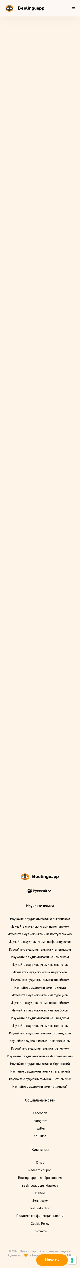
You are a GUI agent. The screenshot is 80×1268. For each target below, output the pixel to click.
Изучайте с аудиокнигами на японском (40, 964)
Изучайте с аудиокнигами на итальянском (40, 949)
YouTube (40, 1136)
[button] (73, 8)
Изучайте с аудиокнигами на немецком (40, 957)
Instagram (40, 1121)
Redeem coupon (40, 1170)
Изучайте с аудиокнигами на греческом (40, 1048)
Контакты (40, 1231)
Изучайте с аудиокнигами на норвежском (40, 1041)
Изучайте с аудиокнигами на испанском (40, 926)
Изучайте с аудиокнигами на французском (40, 941)
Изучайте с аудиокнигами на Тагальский (40, 1071)
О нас (40, 1162)
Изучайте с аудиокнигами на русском (40, 972)
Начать (52, 1260)
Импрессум (40, 1200)
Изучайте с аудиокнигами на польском (40, 1026)
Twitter (40, 1128)
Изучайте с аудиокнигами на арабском (40, 1010)
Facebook (40, 1113)
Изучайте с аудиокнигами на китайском (40, 980)
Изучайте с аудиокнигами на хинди (40, 987)
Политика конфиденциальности (40, 1216)
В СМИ (40, 1193)
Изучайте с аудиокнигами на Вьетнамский (40, 1079)
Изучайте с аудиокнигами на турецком (40, 995)
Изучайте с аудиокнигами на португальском (40, 934)
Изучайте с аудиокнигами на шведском (40, 1018)
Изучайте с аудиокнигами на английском (40, 919)
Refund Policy (40, 1208)
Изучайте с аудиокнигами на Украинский (40, 1064)
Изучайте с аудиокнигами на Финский (40, 1086)
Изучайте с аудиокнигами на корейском (40, 1003)
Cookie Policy (40, 1223)
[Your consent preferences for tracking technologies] (72, 1260)
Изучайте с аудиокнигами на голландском (40, 1033)
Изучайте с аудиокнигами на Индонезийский (40, 1056)
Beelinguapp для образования (40, 1178)
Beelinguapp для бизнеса (40, 1185)
